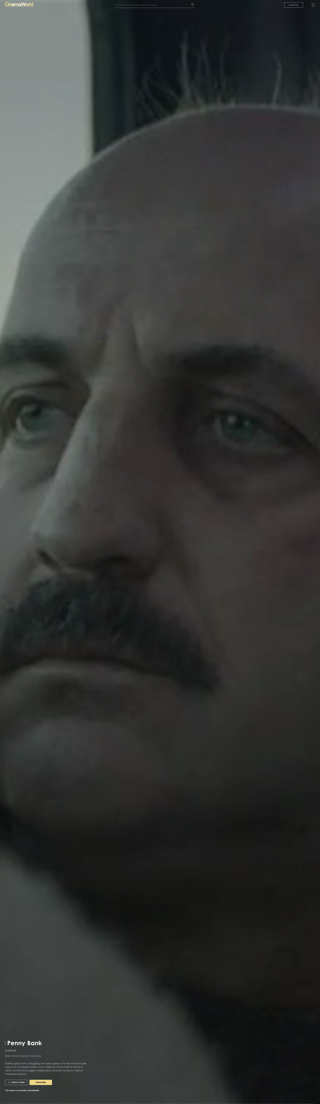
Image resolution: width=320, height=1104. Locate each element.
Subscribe (293, 4)
